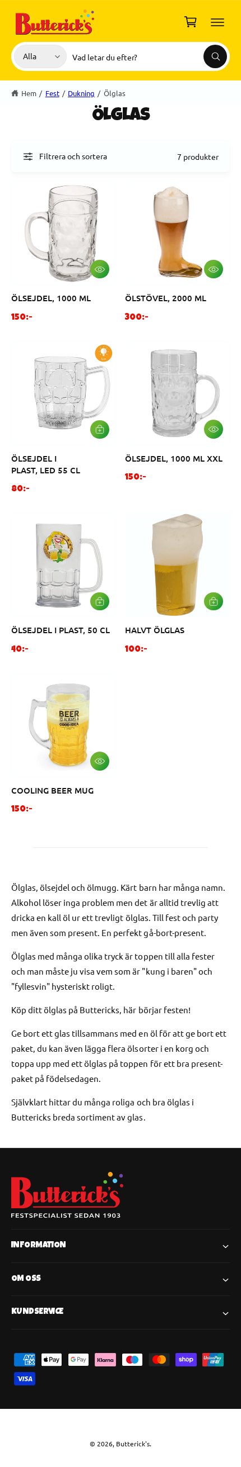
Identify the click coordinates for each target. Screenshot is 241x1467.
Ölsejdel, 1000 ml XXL (174, 458)
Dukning (81, 93)
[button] (217, 22)
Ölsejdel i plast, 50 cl (60, 629)
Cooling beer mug (52, 790)
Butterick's (133, 1443)
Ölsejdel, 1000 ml (51, 297)
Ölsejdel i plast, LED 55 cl (45, 464)
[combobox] (149, 56)
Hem (28, 93)
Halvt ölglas (154, 629)
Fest (52, 93)
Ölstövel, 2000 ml (165, 297)
